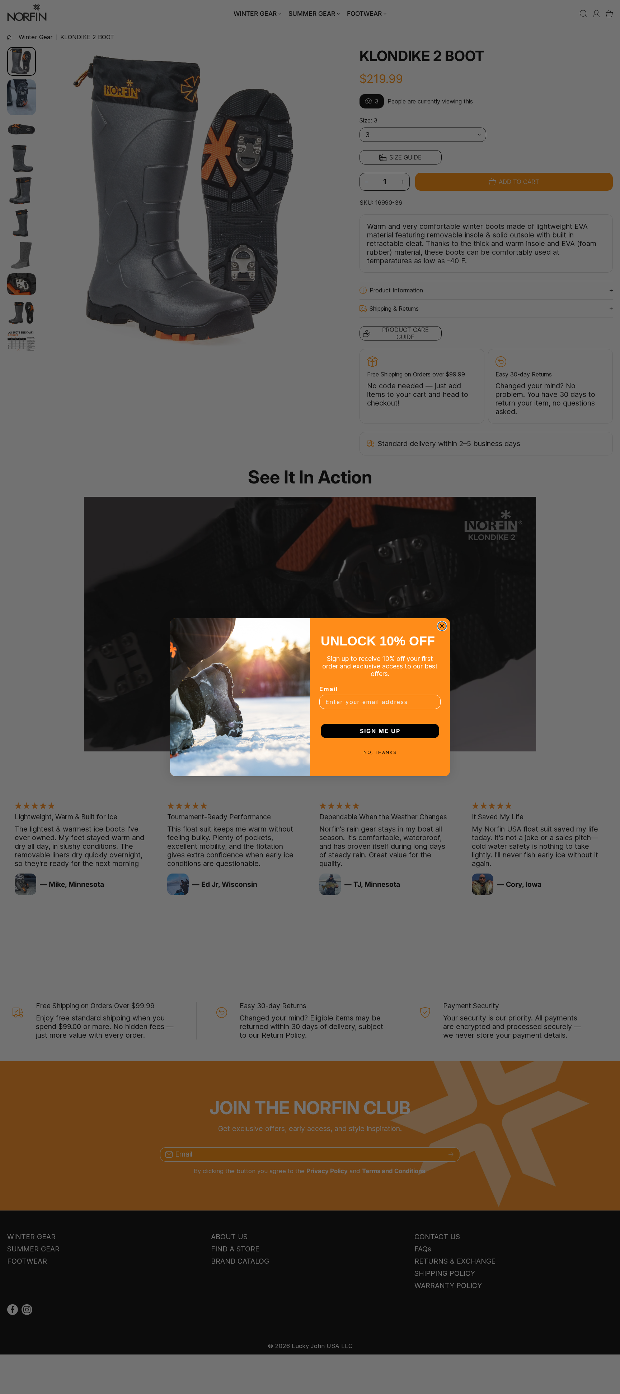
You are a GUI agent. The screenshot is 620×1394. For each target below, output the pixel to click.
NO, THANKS (380, 752)
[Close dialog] (442, 626)
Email (328, 689)
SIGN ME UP (380, 731)
